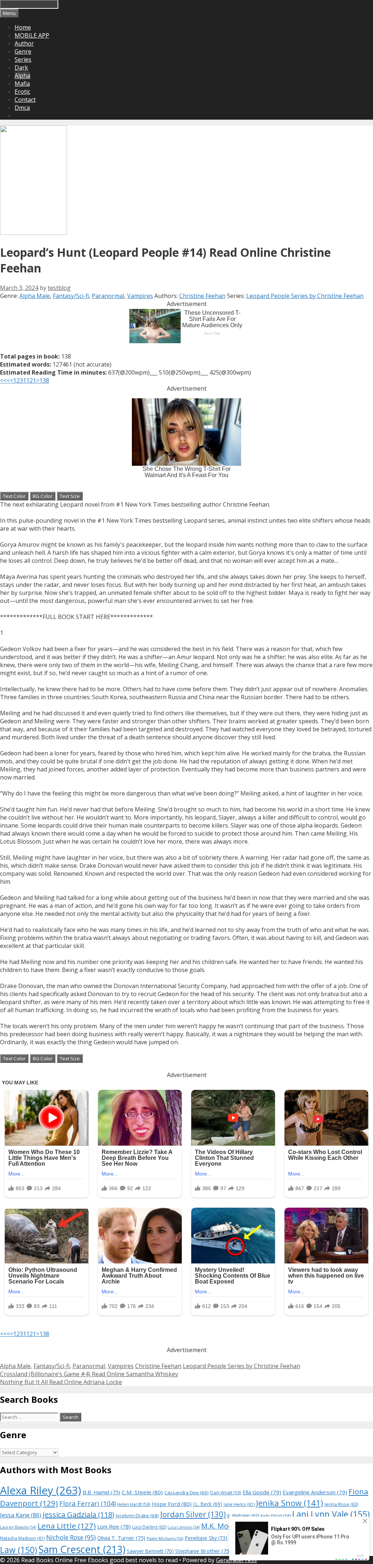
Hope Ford (172, 1503)
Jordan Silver (193, 1514)
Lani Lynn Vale (331, 1514)
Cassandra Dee (186, 1492)
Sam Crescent (82, 1549)
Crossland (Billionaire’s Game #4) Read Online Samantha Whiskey (89, 1374)
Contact (25, 100)
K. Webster (243, 1516)
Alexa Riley (40, 1490)
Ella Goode (262, 1492)
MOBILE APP (32, 35)
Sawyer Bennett (150, 1551)
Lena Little (67, 1526)
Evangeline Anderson (315, 1492)
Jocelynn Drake (137, 1515)
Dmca (22, 108)
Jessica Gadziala (78, 1515)
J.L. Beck (207, 1504)
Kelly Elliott (275, 1515)
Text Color (14, 496)
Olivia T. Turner (121, 1537)
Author (24, 43)
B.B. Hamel (101, 1492)
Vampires (140, 296)
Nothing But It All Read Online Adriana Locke (61, 1382)
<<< (5, 380)
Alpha (22, 75)
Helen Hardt (133, 1504)
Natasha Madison (22, 1538)
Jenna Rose (341, 1504)
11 (26, 380)
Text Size (70, 496)
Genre (23, 51)
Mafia (22, 84)
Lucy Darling (149, 1527)
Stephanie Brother (203, 1551)
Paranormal (108, 296)
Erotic (22, 92)
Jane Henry (239, 1504)
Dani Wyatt (225, 1492)
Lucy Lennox (184, 1527)
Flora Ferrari (87, 1503)
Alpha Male (34, 296)
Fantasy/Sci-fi (71, 296)
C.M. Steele (142, 1492)
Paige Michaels (165, 1538)
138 (44, 380)
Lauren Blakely (18, 1527)
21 (33, 380)
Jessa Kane (20, 1515)
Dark (21, 67)
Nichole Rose (71, 1537)
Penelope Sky (206, 1537)
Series (23, 59)
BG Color (42, 496)
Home (23, 27)
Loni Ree (114, 1526)
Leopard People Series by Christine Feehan (305, 296)
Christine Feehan (202, 296)
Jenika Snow (289, 1503)
